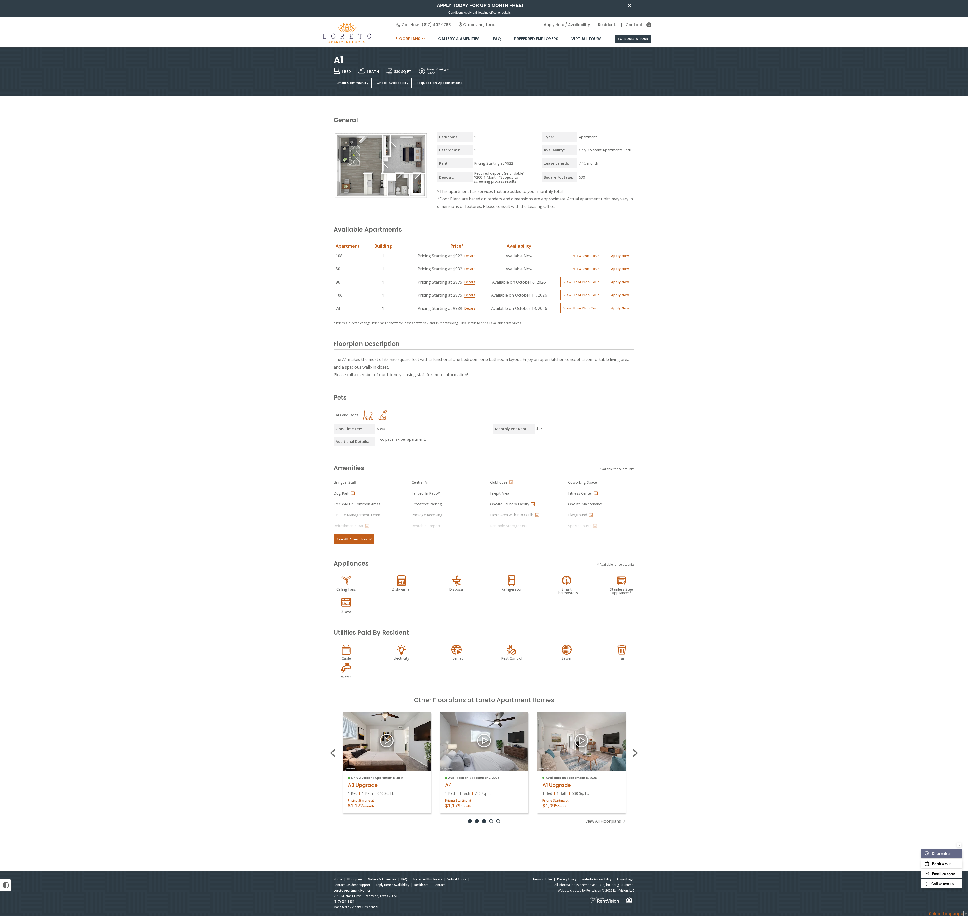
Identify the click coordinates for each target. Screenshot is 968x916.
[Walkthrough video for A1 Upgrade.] (581, 742)
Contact (634, 24)
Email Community (353, 83)
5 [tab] (498, 821)
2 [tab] (477, 821)
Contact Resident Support (352, 885)
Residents (608, 24)
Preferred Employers (536, 38)
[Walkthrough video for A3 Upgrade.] (387, 742)
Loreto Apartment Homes (352, 890)
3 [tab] (484, 821)
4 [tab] (491, 821)
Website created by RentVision (579, 890)
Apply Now (620, 256)
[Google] (648, 24)
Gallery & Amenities (459, 38)
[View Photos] (510, 482)
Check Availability (393, 83)
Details (469, 255)
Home (338, 879)
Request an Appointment (439, 83)
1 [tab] (470, 821)
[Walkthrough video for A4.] (484, 742)
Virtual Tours (586, 38)
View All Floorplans (603, 821)
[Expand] (423, 195)
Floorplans (354, 879)
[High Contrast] (5, 885)
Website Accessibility (596, 879)
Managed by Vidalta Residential (356, 907)
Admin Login (625, 879)
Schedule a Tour (633, 39)
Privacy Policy (566, 879)
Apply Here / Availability (567, 24)
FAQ (497, 38)
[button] (586, 256)
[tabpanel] (387, 762)
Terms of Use (542, 879)
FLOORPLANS (407, 38)
